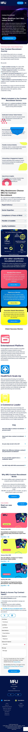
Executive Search (7, 710)
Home (7, 703)
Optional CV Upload (6, 641)
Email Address (5, 630)
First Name (4, 619)
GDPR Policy (19, 726)
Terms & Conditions (17, 725)
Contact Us (7, 714)
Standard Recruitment (7, 706)
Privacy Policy (17, 661)
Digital (21, 703)
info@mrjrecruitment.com (14, 690)
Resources (7, 713)
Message (4, 647)
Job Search (7, 711)
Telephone (4, 636)
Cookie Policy (7, 666)
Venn (15, 729)
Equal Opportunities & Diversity (11, 726)
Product (21, 706)
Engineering (21, 705)
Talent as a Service (7, 708)
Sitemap (23, 725)
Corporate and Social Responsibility (14, 728)
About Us (7, 705)
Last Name (4, 624)
